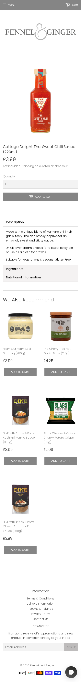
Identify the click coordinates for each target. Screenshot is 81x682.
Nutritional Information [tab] (23, 277)
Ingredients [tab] (14, 269)
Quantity (9, 176)
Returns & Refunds (40, 609)
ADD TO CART (20, 372)
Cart (74, 5)
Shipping (28, 166)
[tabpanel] (40, 246)
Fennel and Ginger (42, 665)
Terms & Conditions (40, 598)
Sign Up (70, 647)
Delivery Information (40, 604)
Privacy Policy (40, 614)
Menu (12, 5)
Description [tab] (15, 222)
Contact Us (40, 619)
